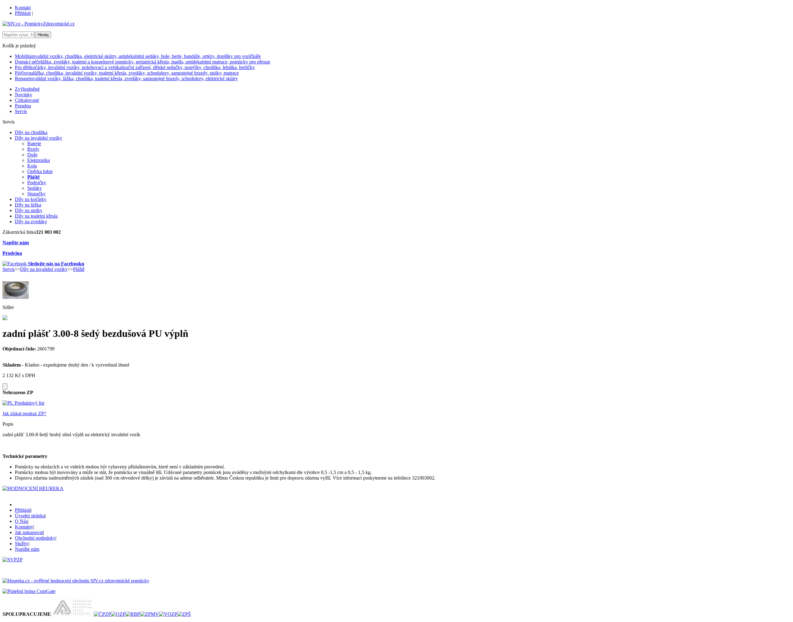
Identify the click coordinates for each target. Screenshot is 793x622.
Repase (126, 78)
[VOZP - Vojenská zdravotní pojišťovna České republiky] (168, 614)
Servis (21, 111)
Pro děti (135, 67)
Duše (32, 154)
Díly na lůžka (28, 204)
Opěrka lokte (40, 171)
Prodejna (12, 253)
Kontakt (23, 7)
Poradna (23, 105)
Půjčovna (127, 73)
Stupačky (36, 193)
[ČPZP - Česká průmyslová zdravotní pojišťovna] (102, 614)
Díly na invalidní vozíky (38, 138)
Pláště (33, 177)
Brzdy (33, 149)
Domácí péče (142, 61)
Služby (21, 543)
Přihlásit (23, 13)
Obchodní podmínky (35, 538)
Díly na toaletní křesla (36, 216)
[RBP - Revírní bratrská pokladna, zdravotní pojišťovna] (132, 614)
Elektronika (38, 160)
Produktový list (28, 403)
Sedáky (34, 188)
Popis (7, 424)
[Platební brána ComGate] (28, 591)
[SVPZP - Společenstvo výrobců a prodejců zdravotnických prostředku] (12, 559)
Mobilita (138, 56)
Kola (32, 165)
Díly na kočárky (30, 199)
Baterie (34, 143)
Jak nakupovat (29, 532)
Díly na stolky (28, 210)
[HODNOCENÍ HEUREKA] (33, 488)
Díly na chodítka (31, 132)
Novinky (23, 94)
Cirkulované (27, 100)
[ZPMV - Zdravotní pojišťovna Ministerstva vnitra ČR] (149, 614)
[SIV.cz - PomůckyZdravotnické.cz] (38, 23)
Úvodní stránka (30, 515)
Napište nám (15, 242)
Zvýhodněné (27, 89)
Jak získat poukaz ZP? (24, 413)
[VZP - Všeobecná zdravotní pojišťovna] (72, 614)
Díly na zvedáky (31, 221)
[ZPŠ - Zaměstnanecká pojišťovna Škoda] (184, 614)
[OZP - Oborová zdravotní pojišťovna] (118, 614)
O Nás (21, 521)
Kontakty (24, 526)
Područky (36, 182)
